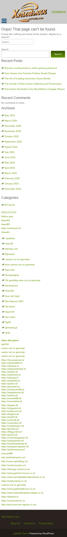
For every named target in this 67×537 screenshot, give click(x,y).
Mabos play (7, 216)
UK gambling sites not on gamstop (22, 280)
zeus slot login (12, 296)
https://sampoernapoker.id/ (15, 446)
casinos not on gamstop (17, 259)
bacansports (11, 285)
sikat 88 (9, 243)
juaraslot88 (7, 453)
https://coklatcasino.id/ (12, 425)
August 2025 (11, 146)
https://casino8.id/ (10, 419)
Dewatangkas (12, 275)
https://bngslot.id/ (10, 414)
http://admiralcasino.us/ (13, 457)
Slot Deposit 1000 (14, 301)
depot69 (5, 220)
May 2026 (10, 115)
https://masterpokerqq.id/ (14, 443)
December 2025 (13, 125)
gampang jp (11, 327)
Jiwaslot (5, 232)
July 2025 (9, 152)
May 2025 (10, 162)
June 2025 (10, 157)
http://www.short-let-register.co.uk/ (18, 504)
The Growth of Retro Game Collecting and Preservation (33, 83)
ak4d (7, 332)
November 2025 (13, 131)
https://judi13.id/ (9, 434)
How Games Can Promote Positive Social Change (30, 73)
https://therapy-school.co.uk (15, 469)
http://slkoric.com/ (10, 516)
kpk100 (5, 344)
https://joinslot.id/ (10, 428)
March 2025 (11, 173)
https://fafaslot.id (9, 496)
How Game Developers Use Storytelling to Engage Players (35, 89)
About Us (15, 523)
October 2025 (12, 136)
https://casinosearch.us (13, 500)
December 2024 (13, 188)
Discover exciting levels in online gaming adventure (31, 68)
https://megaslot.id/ (11, 408)
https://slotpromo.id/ (11, 411)
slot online (10, 317)
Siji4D (8, 322)
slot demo (10, 306)
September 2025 (13, 141)
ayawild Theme (21, 533)
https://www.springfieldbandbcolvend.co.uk (23, 477)
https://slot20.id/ (9, 417)
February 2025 (12, 178)
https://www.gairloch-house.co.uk (18, 473)
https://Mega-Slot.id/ (11, 431)
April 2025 (10, 167)
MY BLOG (10, 204)
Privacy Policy (46, 523)
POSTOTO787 (8, 212)
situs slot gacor (10, 340)
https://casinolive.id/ (11, 422)
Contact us (29, 523)
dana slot (9, 269)
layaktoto (10, 238)
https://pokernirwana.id (13, 449)
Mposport (10, 254)
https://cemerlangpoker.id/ (14, 437)
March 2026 (11, 120)
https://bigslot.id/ (9, 405)
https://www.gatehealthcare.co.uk (18, 488)
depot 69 (9, 311)
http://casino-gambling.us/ (14, 461)
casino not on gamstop (13, 348)
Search (5, 49)
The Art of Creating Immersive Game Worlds (27, 78)
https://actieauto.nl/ (11, 228)
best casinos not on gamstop (20, 264)
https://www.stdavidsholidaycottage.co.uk (22, 492)
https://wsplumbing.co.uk (14, 480)
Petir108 (9, 290)
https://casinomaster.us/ (13, 465)
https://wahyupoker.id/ (12, 440)
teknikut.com (11, 248)
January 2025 (12, 183)
